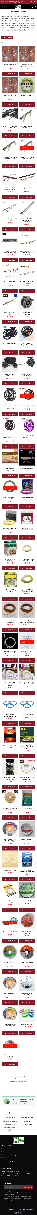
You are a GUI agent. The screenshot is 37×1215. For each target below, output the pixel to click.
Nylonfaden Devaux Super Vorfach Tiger (10, 994)
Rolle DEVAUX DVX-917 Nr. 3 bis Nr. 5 (27, 436)
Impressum (4, 1152)
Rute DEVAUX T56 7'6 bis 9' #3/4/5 (27, 282)
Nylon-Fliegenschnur (10, 870)
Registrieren (28, 1187)
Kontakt (3, 1148)
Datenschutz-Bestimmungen (9, 1155)
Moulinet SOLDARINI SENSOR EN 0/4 (27, 375)
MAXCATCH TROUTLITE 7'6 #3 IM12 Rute (27, 127)
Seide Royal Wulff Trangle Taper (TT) (10, 559)
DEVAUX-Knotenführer (27, 714)
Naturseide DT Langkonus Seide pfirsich (27, 621)
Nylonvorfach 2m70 (10, 65)
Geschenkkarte (10, 468)
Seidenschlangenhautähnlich (28, 468)
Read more (8, 38)
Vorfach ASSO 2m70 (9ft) (10, 745)
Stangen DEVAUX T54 (10, 282)
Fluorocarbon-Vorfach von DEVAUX (10, 778)
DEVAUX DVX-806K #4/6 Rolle (27, 405)
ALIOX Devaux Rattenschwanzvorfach (10, 715)
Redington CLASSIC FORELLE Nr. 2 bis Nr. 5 (10, 188)
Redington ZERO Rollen (10, 405)
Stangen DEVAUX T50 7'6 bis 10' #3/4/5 (27, 251)
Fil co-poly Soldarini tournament (10, 901)
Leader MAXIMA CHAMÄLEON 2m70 (27, 809)
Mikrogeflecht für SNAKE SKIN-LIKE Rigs (27, 778)
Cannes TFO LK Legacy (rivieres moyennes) (10, 251)
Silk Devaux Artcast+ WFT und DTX (10, 529)
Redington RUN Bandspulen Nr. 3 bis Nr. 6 (10, 437)
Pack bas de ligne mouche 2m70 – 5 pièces (27, 65)
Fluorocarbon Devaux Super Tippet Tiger (10, 1024)
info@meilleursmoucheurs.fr (16, 1200)
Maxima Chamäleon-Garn (27, 840)
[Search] (31, 6)
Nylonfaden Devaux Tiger (27, 963)
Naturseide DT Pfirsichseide (10, 621)
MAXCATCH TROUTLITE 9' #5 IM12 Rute (27, 157)
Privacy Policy (14, 1194)
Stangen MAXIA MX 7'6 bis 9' (10, 313)
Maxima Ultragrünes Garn (10, 963)
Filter (5, 43)
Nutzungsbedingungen (7, 1161)
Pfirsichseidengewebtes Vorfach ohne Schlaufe (27, 683)
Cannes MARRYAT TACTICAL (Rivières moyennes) (27, 220)
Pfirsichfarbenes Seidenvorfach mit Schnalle (10, 683)
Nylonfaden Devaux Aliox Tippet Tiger (10, 840)
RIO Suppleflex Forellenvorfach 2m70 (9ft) (27, 746)
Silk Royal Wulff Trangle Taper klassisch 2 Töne (27, 559)
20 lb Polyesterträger (27, 1024)
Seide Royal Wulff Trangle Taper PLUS (10, 590)
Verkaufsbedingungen (7, 1158)
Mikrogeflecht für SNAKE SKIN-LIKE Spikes (10, 809)
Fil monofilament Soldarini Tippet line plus (27, 870)
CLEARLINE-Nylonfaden (10, 932)
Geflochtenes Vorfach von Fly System (27, 652)
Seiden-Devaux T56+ (27, 497)
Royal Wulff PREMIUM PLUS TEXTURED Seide (27, 590)
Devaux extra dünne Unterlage (10, 1055)
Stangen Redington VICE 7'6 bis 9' (10, 219)
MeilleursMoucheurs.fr (15, 1209)
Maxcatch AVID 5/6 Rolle (10, 343)
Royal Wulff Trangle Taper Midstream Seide (27, 529)
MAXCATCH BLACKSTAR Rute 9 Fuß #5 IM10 (10, 127)
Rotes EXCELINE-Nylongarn (27, 932)
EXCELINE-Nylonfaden (27, 901)
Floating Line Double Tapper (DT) (27, 96)
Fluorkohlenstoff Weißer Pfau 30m (27, 994)
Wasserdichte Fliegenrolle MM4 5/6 (27, 344)
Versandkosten (5, 1164)
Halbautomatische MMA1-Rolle (10, 375)
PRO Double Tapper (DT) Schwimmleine (10, 498)
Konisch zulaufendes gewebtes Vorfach (10, 652)
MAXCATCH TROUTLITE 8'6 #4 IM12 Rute (10, 157)
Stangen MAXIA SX (27, 188)
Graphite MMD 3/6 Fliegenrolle (27, 313)
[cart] (35, 6)
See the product (10, 74)
